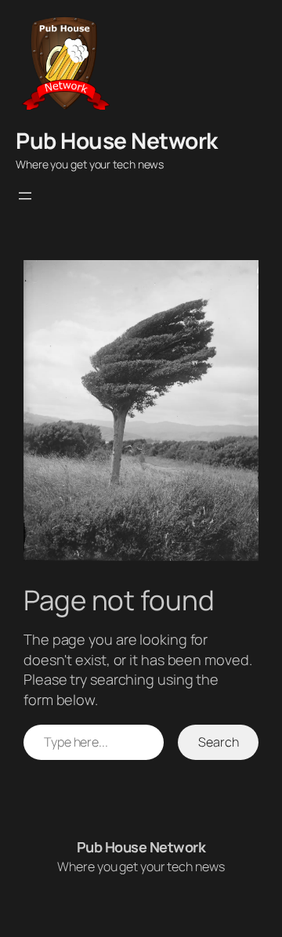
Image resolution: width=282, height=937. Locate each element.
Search (218, 742)
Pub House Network (117, 140)
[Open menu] (25, 195)
